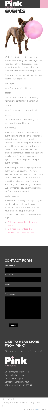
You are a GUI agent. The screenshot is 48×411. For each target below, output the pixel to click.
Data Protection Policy (25, 402)
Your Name (10, 265)
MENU (44, 4)
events (15, 11)
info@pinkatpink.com (19, 371)
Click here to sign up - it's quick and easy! (23, 351)
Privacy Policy (9, 402)
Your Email (9, 275)
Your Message (10, 294)
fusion (41, 409)
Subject (7, 284)
